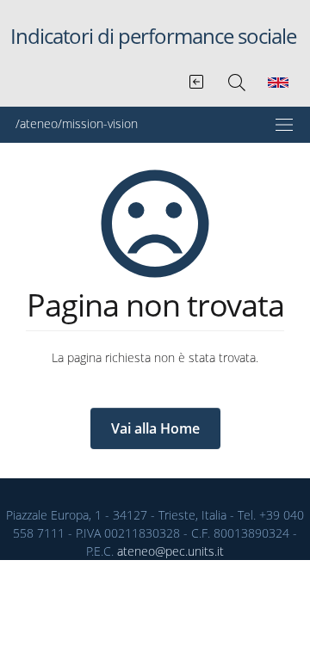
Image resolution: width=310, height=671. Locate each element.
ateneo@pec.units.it (170, 551)
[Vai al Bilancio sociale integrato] (197, 78)
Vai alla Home (155, 428)
